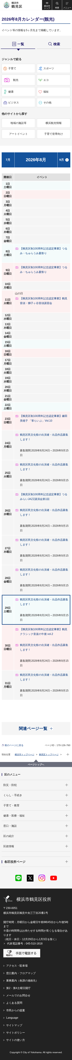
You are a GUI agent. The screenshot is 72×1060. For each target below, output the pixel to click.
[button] (57, 5)
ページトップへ (36, 764)
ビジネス (13, 102)
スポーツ (48, 68)
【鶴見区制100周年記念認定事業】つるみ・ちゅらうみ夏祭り (43, 251)
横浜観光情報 (54, 123)
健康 (11, 91)
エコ (46, 80)
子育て (12, 68)
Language (12, 1017)
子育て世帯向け (53, 133)
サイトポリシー (15, 1032)
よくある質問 (14, 1002)
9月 (61, 159)
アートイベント (18, 133)
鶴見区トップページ (49, 754)
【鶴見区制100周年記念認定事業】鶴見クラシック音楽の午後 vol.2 (43, 631)
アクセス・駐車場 (17, 965)
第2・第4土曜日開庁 (18, 988)
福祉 (46, 91)
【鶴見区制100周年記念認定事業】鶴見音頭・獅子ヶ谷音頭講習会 (43, 301)
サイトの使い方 (15, 1040)
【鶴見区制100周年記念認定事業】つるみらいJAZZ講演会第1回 (43, 496)
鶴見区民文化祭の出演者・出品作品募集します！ (44, 437)
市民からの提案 (15, 1010)
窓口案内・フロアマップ (21, 973)
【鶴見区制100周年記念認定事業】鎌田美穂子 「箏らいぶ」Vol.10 (43, 418)
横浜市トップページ (24, 754)
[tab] (18, 43)
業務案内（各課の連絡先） (22, 980)
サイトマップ (14, 1025)
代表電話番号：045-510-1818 (25, 943)
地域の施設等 (18, 123)
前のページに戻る (14, 745)
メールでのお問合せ (18, 995)
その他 (47, 102)
